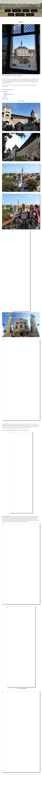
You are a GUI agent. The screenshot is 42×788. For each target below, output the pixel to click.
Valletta (10, 81)
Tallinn (5, 93)
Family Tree (30, 14)
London (34, 10)
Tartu (5, 95)
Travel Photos (16, 10)
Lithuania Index (5, 99)
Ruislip (11, 14)
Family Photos (20, 14)
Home (7, 10)
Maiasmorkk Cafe (15, 312)
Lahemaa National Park (9, 94)
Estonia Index (5, 91)
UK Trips (26, 10)
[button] (4, 325)
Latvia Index (4, 97)
